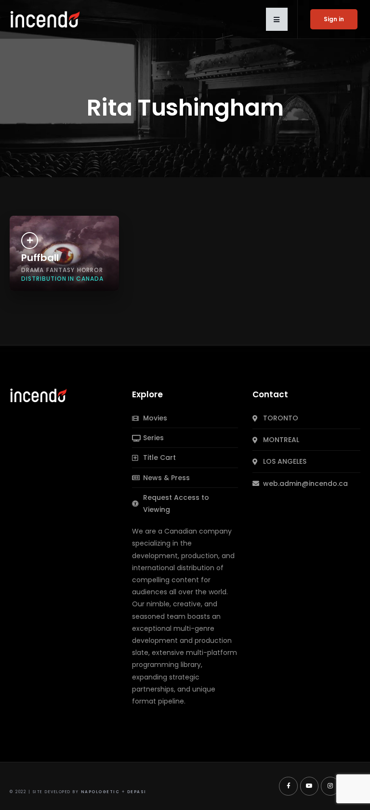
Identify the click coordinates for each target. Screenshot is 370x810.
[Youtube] (309, 786)
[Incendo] (39, 395)
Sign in (334, 19)
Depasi (136, 792)
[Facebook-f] (288, 786)
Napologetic (100, 792)
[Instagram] (330, 786)
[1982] (29, 240)
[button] (277, 19)
